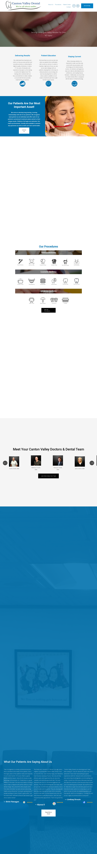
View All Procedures (47, 310)
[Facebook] (73, 5)
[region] (48, 463)
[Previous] (5, 463)
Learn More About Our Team (48, 476)
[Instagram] (77, 5)
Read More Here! (48, 813)
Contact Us (24, 130)
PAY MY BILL (87, 6)
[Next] (92, 463)
